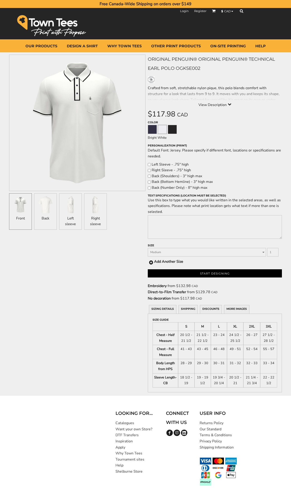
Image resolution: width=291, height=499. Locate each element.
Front (20, 218)
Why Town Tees (128, 453)
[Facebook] (169, 433)
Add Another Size (168, 261)
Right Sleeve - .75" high (171, 170)
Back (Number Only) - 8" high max (179, 187)
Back (45, 218)
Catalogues (124, 423)
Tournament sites (129, 459)
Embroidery (157, 285)
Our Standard (210, 429)
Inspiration (124, 441)
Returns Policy (211, 423)
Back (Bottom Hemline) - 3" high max (182, 181)
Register (200, 11)
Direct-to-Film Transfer (167, 292)
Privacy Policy (211, 441)
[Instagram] (177, 433)
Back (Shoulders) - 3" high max (176, 176)
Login (184, 11)
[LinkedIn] (184, 433)
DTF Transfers (127, 435)
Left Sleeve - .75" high (170, 164)
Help (119, 465)
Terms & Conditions (216, 435)
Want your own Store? (133, 429)
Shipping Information (217, 447)
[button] (214, 11)
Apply (120, 447)
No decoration (159, 298)
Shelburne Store (129, 471)
